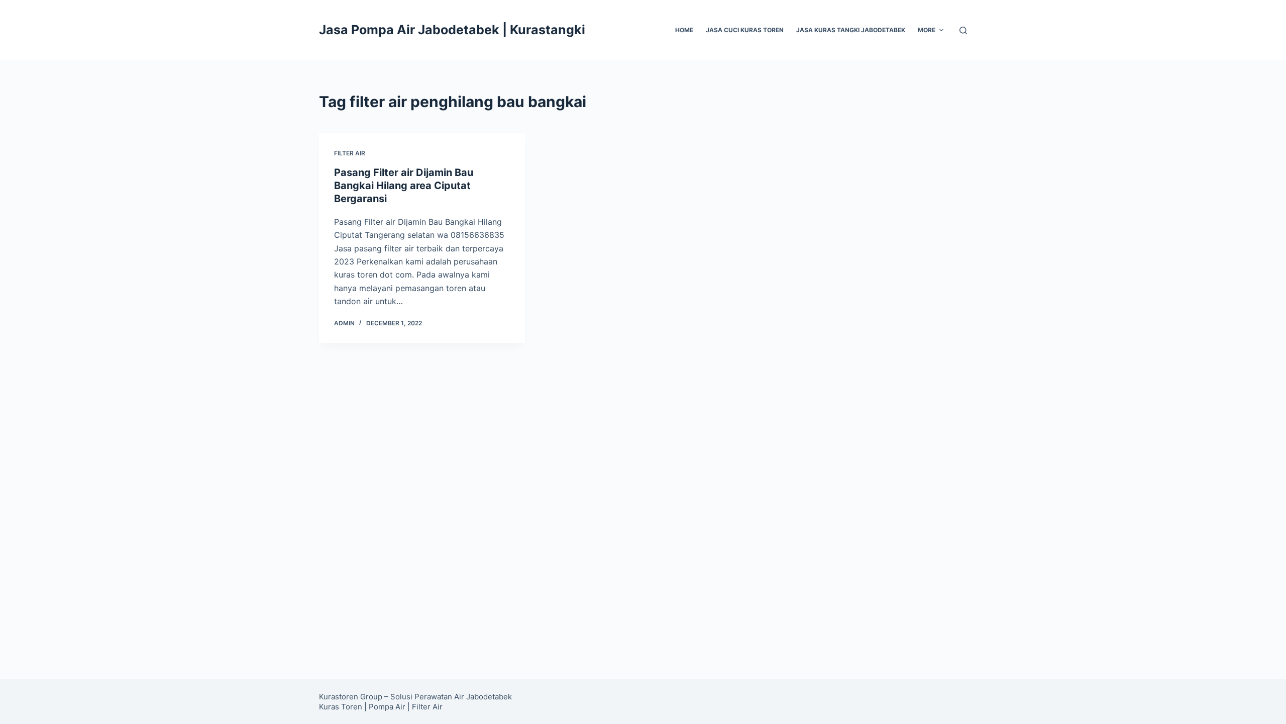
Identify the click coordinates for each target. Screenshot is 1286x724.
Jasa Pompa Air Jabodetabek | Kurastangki (452, 29)
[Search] (963, 30)
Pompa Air (387, 706)
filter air (349, 153)
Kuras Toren (340, 706)
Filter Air (427, 706)
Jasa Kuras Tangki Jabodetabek (850, 30)
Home (684, 30)
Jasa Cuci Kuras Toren (745, 30)
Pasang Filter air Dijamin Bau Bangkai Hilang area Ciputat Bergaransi (403, 185)
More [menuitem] (926, 30)
